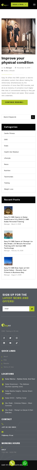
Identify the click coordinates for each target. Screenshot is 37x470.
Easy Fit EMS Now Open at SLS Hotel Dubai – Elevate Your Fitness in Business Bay (16, 270)
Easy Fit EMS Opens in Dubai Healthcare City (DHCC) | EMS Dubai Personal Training (16, 219)
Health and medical (11, 152)
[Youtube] (10, 342)
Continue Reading (14, 102)
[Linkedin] (4, 342)
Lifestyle (11, 70)
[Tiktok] (16, 342)
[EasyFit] (5, 5)
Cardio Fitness (9, 133)
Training (7, 183)
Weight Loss (8, 189)
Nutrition (7, 170)
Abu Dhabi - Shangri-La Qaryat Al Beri (19, 410)
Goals (6, 70)
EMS (6, 139)
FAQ (5, 360)
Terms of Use (8, 367)
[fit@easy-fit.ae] (2, 432)
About (5, 356)
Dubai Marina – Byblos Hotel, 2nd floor (20, 379)
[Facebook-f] (4, 337)
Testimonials (8, 177)
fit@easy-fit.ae (7, 435)
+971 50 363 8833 (9, 427)
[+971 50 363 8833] (3, 424)
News (6, 164)
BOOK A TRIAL (18, 4)
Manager (9, 68)
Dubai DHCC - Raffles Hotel (15, 398)
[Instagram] (16, 337)
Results (6, 363)
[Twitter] (10, 337)
